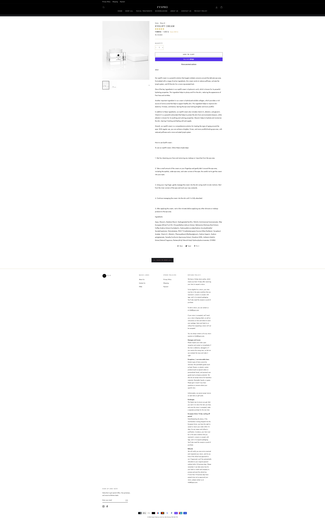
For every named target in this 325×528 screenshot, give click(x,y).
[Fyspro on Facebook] (107, 506)
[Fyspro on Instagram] (103, 506)
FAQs (140, 287)
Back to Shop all (163, 260)
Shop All (129, 11)
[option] (125, 50)
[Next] (148, 85)
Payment (122, 2)
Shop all (162, 23)
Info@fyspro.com (194, 310)
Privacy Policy (106, 2)
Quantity (159, 43)
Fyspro (162, 7)
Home (120, 11)
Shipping (115, 2)
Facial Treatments (144, 11)
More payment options (188, 64)
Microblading (161, 11)
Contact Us (186, 11)
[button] (160, 29)
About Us (174, 11)
